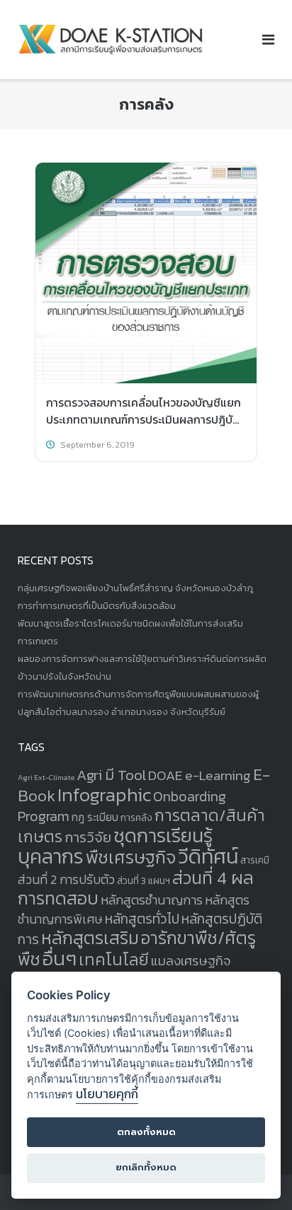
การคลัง (136, 817)
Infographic (104, 795)
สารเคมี (254, 860)
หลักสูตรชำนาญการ (152, 899)
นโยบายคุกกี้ (107, 1094)
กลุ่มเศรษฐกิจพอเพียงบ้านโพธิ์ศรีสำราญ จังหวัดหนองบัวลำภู (135, 588)
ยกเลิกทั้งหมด (146, 1167)
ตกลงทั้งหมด (146, 1132)
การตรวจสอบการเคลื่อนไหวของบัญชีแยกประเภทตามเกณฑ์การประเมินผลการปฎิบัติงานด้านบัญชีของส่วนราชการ (143, 419)
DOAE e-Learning (199, 775)
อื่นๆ (60, 958)
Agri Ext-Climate (46, 777)
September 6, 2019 (97, 444)
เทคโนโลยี (114, 960)
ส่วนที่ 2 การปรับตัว (66, 880)
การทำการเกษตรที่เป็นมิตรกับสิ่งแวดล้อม (97, 605)
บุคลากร (51, 856)
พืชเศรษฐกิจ (131, 857)
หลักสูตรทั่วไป (142, 919)
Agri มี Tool (111, 775)
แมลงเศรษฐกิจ (191, 960)
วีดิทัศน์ (208, 856)
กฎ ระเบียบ (95, 817)
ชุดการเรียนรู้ (163, 835)
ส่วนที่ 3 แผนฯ (143, 880)
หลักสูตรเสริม (90, 938)
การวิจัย (87, 837)
